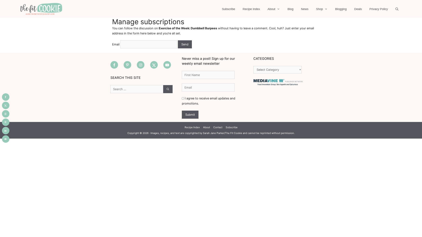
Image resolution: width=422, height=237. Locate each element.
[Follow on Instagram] (140, 65)
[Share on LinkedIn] (5, 130)
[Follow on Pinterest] (127, 65)
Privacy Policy (378, 9)
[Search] (168, 89)
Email (116, 44)
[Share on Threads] (5, 114)
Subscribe (228, 9)
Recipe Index (251, 9)
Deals (358, 9)
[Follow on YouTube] (167, 65)
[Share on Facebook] (5, 97)
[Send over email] (5, 139)
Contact (217, 127)
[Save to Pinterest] (5, 122)
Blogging (341, 9)
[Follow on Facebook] (114, 65)
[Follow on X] (154, 65)
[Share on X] (5, 105)
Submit (190, 114)
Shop (319, 9)
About (271, 9)
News (304, 9)
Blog (290, 9)
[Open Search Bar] (397, 9)
